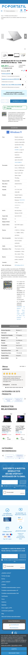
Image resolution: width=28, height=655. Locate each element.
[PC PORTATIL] (14, 6)
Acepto (14, 649)
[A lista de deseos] (11, 414)
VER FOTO (22, 200)
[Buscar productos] (4, 11)
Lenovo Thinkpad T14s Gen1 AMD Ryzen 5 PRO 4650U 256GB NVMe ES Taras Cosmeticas (6, 428)
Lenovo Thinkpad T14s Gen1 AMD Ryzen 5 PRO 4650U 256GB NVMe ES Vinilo (20, 428)
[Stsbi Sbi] (12, 633)
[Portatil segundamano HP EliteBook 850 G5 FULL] (25, 49)
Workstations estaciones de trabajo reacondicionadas (8, 400)
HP (22, 70)
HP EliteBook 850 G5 (19, 265)
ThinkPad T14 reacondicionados (18, 400)
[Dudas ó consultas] (5, 107)
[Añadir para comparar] (24, 70)
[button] (25, 36)
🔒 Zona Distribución (14, 624)
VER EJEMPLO (18, 162)
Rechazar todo (14, 653)
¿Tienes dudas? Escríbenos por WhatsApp (14, 107)
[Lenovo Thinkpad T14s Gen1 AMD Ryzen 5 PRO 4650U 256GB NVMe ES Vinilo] (21, 418)
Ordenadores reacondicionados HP (19, 457)
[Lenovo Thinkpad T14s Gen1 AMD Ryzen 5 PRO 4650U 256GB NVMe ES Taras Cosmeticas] (7, 418)
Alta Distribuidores (14, 627)
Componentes (9, 456)
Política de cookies (6, 645)
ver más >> (23, 366)
